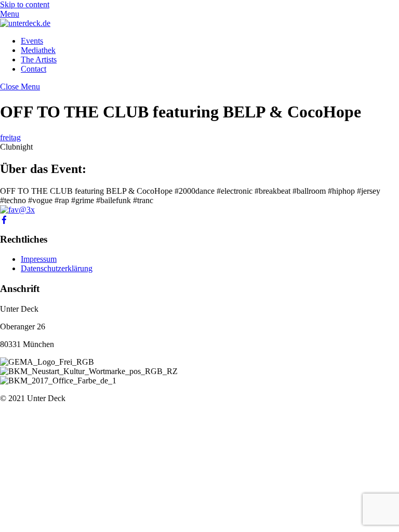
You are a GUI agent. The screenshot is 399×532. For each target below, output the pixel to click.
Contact (33, 68)
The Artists (39, 59)
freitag (10, 137)
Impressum (39, 259)
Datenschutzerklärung (56, 268)
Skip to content (24, 4)
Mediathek (38, 50)
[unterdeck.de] (25, 23)
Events (32, 40)
